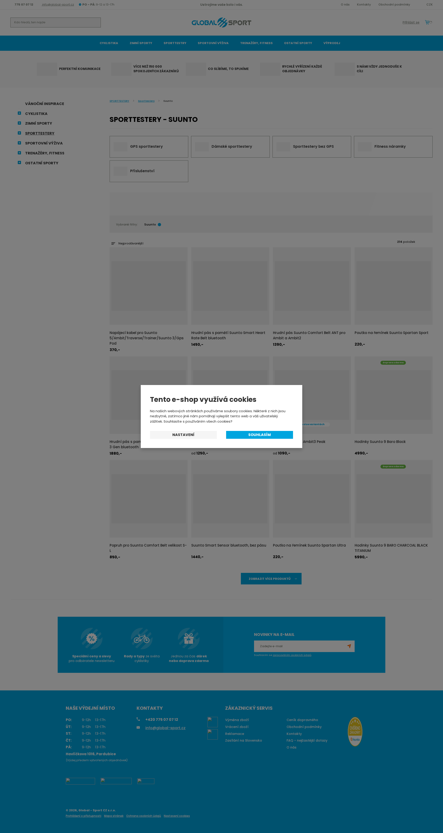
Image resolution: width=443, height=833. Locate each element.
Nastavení (183, 434)
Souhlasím (259, 434)
